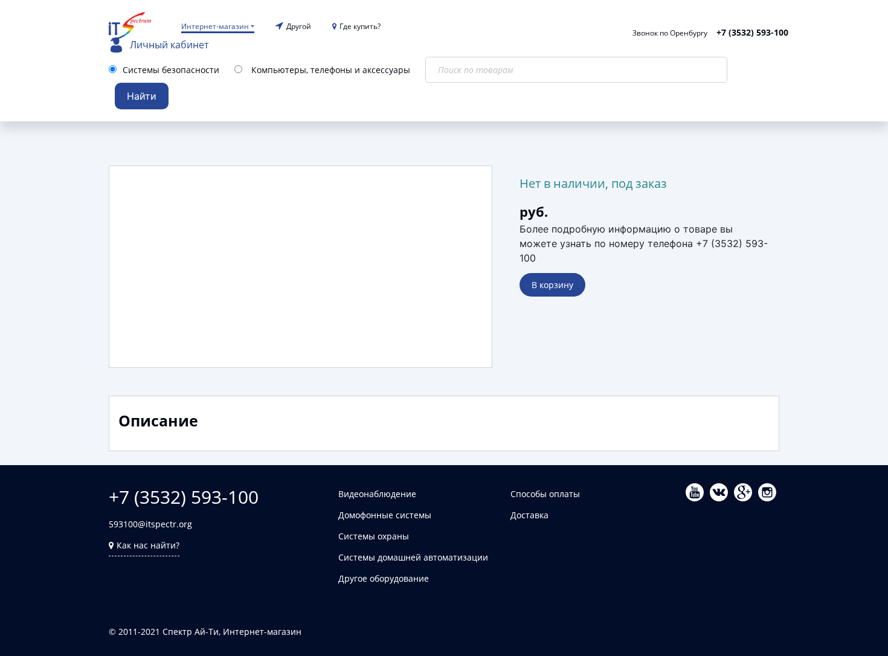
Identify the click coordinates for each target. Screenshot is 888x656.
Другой (298, 26)
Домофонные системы (384, 515)
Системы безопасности (171, 70)
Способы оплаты (545, 494)
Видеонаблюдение (377, 494)
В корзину (552, 285)
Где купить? (360, 26)
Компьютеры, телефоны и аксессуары (330, 70)
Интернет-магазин (215, 26)
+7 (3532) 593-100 (752, 32)
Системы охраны (373, 536)
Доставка (529, 515)
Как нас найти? (148, 545)
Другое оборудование (383, 578)
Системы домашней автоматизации (413, 557)
